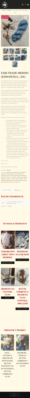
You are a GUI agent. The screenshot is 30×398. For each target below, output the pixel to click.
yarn (19, 182)
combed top (8, 172)
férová (19, 172)
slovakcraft (16, 180)
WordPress (19, 393)
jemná (8, 175)
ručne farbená (19, 178)
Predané (9, 10)
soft (21, 180)
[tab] (7, 190)
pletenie (25, 177)
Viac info (7, 297)
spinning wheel (5, 182)
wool (16, 182)
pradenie (3, 178)
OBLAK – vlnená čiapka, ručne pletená (22, 358)
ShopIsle (11, 393)
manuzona (3, 177)
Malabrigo (23, 175)
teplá (10, 182)
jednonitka (3, 175)
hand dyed (3, 173)
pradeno (8, 178)
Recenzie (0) (17, 190)
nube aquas (20, 177)
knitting (13, 175)
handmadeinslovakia (12, 173)
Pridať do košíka (8, 262)
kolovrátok (17, 175)
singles (7, 180)
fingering (24, 172)
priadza (13, 178)
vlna (13, 182)
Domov (4, 10)
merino (8, 177)
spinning (24, 180)
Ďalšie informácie (7, 190)
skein (11, 180)
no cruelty (13, 177)
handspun (20, 173)
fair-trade (14, 172)
